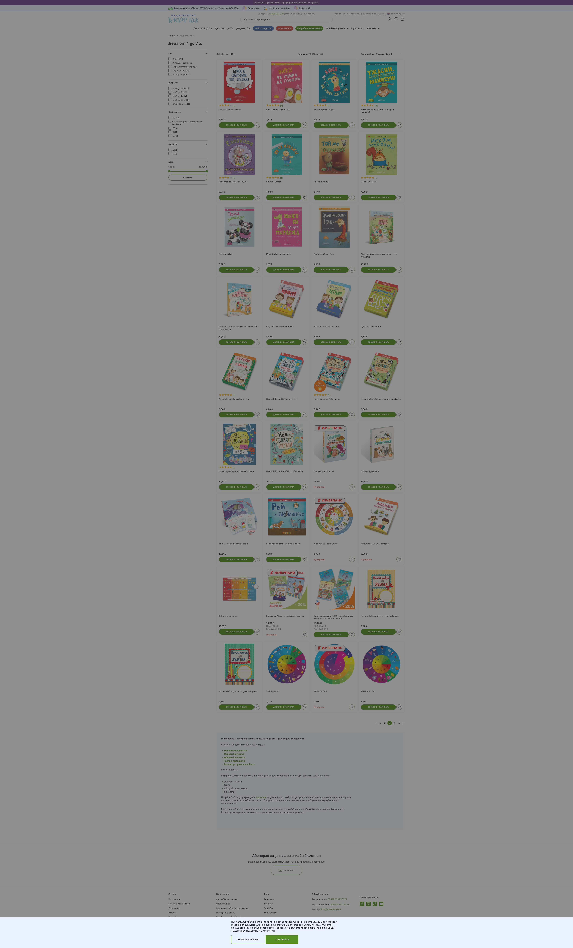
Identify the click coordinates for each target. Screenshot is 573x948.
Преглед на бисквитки (248, 939)
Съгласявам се (282, 939)
